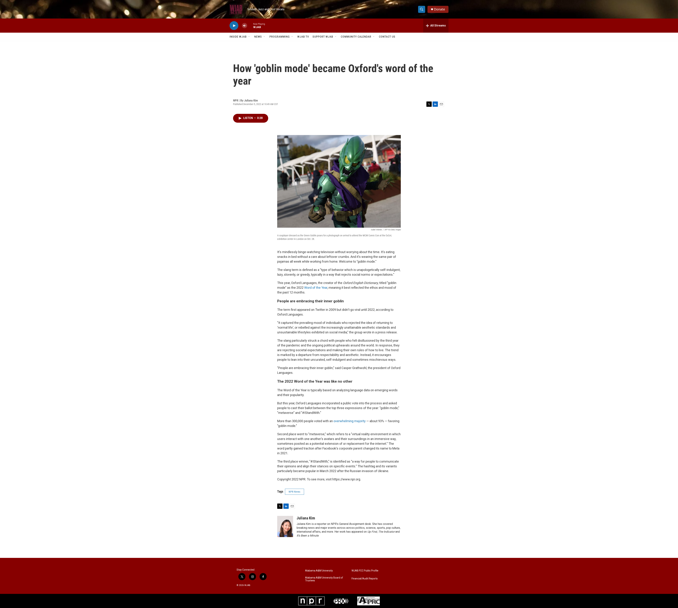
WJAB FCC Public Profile (365, 570)
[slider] (250, 25)
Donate (439, 9)
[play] (234, 26)
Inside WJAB (238, 36)
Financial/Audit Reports (365, 578)
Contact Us (387, 36)
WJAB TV (303, 36)
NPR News (294, 491)
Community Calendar (356, 36)
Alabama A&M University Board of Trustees (324, 579)
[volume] (245, 26)
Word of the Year (315, 287)
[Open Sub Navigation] (249, 36)
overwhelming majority (350, 421)
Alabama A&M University (319, 570)
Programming (279, 36)
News (258, 36)
